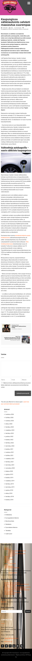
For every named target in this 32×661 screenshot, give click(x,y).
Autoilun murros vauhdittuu (12, 582)
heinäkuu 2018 (9, 496)
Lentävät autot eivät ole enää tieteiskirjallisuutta (13, 593)
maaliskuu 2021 (9, 458)
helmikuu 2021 (9, 461)
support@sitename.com (11, 638)
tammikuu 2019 (9, 487)
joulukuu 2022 (9, 436)
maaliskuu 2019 (9, 480)
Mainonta (7, 562)
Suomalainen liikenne (17, 29)
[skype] (21, 645)
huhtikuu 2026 (9, 417)
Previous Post (19, 326)
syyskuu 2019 (9, 474)
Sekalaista (8, 524)
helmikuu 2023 (9, 433)
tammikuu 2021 (9, 465)
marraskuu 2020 (10, 468)
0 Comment (18, 27)
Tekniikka (8, 530)
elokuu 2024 (8, 424)
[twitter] (6, 645)
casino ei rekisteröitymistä (12, 567)
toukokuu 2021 (9, 452)
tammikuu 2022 (9, 446)
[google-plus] (10, 645)
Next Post (12, 338)
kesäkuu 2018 (9, 499)
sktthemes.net (8, 641)
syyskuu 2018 (9, 490)
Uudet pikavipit (13, 572)
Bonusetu (3, 602)
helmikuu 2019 (9, 484)
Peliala (6, 565)
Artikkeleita (8, 514)
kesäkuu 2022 (9, 439)
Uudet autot (25, 29)
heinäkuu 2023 (9, 427)
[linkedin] (14, 645)
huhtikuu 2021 (9, 455)
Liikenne (7, 558)
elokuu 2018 (8, 493)
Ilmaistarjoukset (9, 566)
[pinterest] (17, 645)
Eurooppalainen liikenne (6, 29)
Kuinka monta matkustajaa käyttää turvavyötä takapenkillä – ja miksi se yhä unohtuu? (17, 587)
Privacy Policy (12, 563)
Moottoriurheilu (9, 521)
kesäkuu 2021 (9, 449)
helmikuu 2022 (9, 443)
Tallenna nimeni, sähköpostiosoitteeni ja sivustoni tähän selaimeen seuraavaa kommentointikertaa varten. (16, 385)
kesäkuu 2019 (9, 477)
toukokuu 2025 (9, 420)
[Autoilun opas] (10, 0)
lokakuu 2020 (9, 471)
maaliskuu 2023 (9, 430)
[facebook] (2, 645)
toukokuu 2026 (9, 414)
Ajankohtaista (8, 556)
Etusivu (7, 548)
